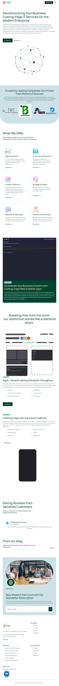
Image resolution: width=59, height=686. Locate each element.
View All (52, 548)
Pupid (34, 653)
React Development (11, 653)
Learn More (16, 40)
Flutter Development (11, 660)
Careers (35, 630)
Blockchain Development (12, 648)
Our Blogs (36, 633)
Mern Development (11, 655)
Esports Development (11, 650)
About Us (35, 625)
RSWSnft (35, 655)
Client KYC (36, 650)
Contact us (49, 2)
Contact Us (8, 40)
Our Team (36, 628)
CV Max (35, 648)
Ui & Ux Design (9, 658)
